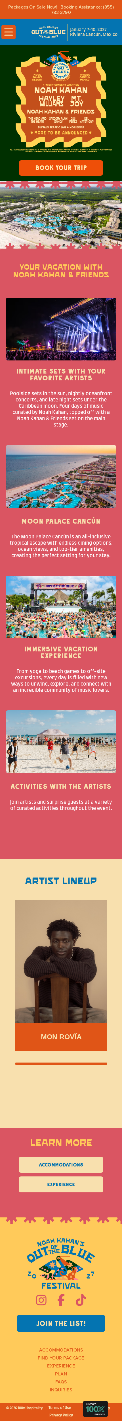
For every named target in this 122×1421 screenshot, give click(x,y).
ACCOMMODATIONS (61, 1165)
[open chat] (95, 1409)
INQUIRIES (61, 1390)
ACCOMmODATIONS (61, 1350)
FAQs (61, 1382)
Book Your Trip (61, 168)
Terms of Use (60, 1408)
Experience (61, 1366)
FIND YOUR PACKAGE (61, 1358)
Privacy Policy (61, 1415)
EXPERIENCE (61, 1184)
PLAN (61, 1374)
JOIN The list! (61, 1323)
